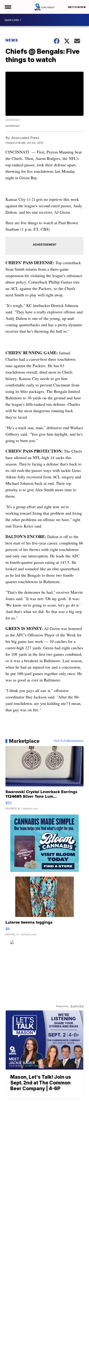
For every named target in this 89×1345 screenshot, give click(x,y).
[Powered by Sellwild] (77, 1006)
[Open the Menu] (7, 7)
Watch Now (76, 7)
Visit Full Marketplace (69, 741)
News (11, 40)
